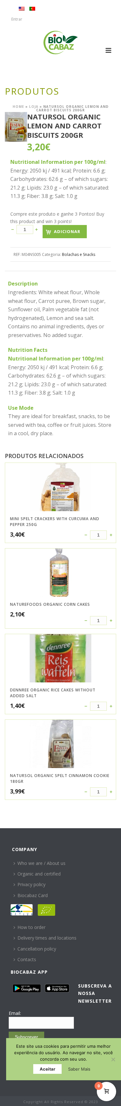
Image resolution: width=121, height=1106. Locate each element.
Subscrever (26, 1036)
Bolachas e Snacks (78, 254)
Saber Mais (79, 1069)
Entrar (16, 19)
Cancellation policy (36, 949)
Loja (33, 106)
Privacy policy (31, 884)
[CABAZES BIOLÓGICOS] (60, 42)
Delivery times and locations (46, 938)
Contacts (26, 959)
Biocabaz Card (32, 895)
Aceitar (47, 1069)
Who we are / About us (41, 863)
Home (18, 106)
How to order (31, 927)
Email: (15, 1013)
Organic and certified (39, 874)
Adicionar (67, 231)
